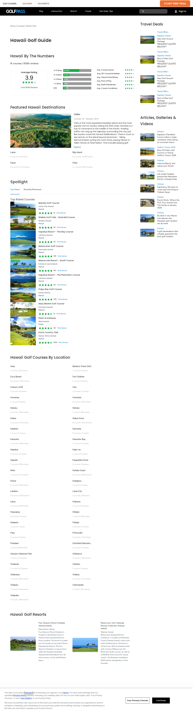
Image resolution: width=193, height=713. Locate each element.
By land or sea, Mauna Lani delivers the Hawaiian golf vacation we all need (167, 219)
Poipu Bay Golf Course (50, 289)
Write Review (61, 213)
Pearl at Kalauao (47, 318)
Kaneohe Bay (78, 439)
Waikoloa (15, 574)
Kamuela (76, 428)
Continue (161, 700)
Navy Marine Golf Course (51, 303)
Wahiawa (77, 553)
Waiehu (76, 564)
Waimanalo (78, 584)
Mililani (75, 512)
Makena (76, 501)
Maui (74, 162)
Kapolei (14, 460)
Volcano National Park (21, 553)
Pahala (75, 522)
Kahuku (13, 408)
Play (41, 11)
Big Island (77, 152)
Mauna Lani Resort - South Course (56, 260)
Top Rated (14, 189)
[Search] (143, 11)
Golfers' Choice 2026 (166, 147)
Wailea (75, 574)
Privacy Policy (20, 695)
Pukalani (14, 543)
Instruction (56, 11)
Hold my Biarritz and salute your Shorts (166, 164)
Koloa (13, 480)
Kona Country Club (48, 332)
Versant (29, 692)
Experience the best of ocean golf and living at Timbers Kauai (167, 190)
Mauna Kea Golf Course (51, 246)
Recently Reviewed (32, 189)
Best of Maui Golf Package (165, 99)
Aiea (12, 366)
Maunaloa (15, 512)
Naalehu (14, 522)
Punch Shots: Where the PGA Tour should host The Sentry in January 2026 (168, 204)
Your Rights (26, 698)
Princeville (77, 532)
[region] (96, 701)
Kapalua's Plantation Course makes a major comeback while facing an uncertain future (167, 138)
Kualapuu (76, 480)
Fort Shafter (78, 376)
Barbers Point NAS (81, 366)
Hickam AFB (16, 387)
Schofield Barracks (81, 543)
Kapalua (14, 449)
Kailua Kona (78, 418)
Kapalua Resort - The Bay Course (56, 231)
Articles (160, 131)
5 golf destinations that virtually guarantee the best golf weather (167, 234)
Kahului (75, 408)
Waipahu (14, 595)
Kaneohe (14, 439)
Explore (77, 147)
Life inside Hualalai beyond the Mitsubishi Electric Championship (167, 176)
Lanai (12, 152)
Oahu (77, 114)
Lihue (13, 501)
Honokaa (14, 397)
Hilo (74, 387)
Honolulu (76, 397)
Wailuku (14, 584)
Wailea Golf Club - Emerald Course (57, 217)
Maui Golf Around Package (165, 40)
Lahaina (14, 491)
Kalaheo (14, 428)
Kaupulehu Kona (80, 460)
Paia (12, 532)
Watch (73, 11)
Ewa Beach (15, 376)
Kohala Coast (78, 470)
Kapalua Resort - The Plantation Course (59, 274)
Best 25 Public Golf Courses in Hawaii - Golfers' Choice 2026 (166, 153)
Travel (88, 11)
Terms (65, 692)
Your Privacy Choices (137, 700)
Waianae (14, 564)
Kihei (12, 470)
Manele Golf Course (49, 203)
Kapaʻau (76, 449)
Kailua (13, 418)
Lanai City (77, 491)
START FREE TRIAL (175, 3)
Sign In (182, 11)
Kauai (13, 162)
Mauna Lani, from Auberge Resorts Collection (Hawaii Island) (112, 626)
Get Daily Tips (106, 11)
